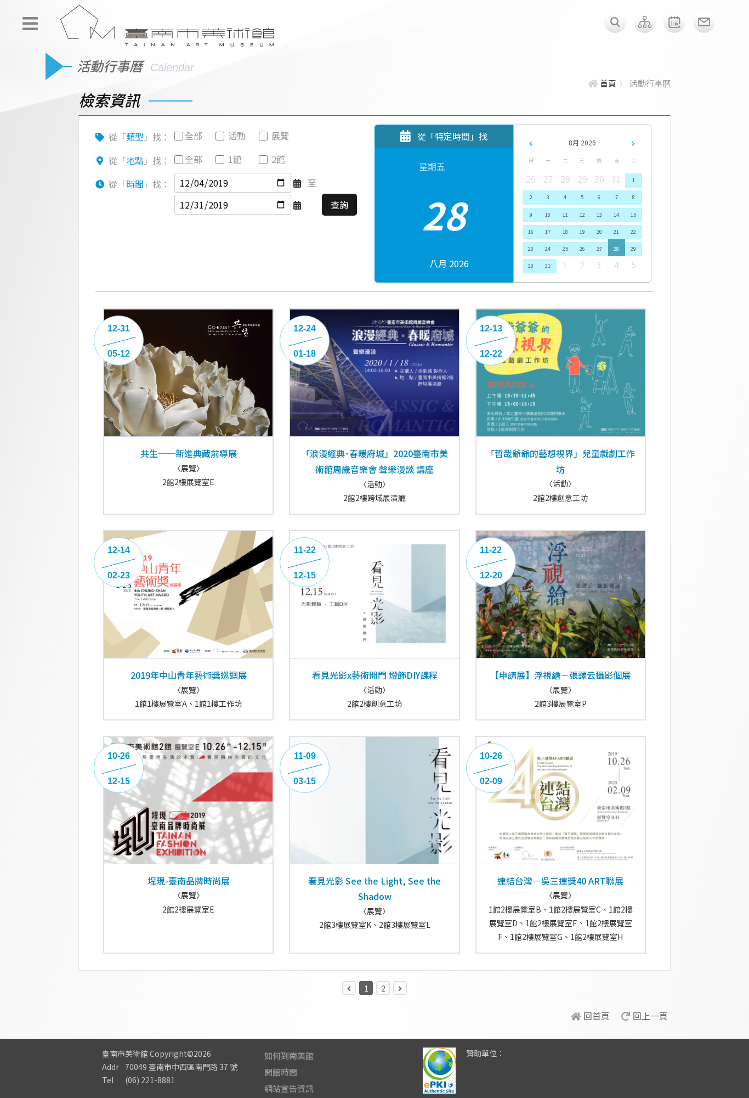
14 (616, 214)
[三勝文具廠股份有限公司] (520, 1061)
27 (599, 248)
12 (582, 214)
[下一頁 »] (400, 988)
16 (531, 231)
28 (616, 248)
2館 (278, 159)
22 (633, 231)
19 (582, 231)
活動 (237, 135)
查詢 (339, 204)
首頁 (608, 83)
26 (582, 248)
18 (565, 231)
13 (599, 214)
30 (531, 265)
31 (548, 265)
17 (548, 231)
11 (565, 214)
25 (565, 248)
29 (633, 248)
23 (531, 248)
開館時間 (280, 1072)
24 (548, 248)
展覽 (280, 135)
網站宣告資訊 (289, 1088)
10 (548, 214)
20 (599, 231)
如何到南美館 (289, 1055)
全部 (193, 135)
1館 (235, 159)
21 (616, 231)
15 (633, 214)
